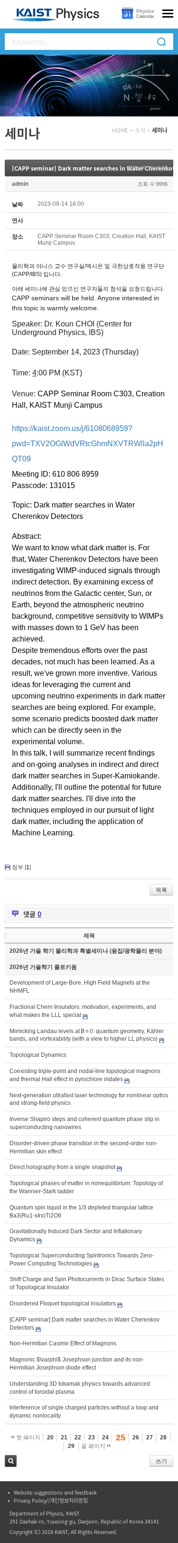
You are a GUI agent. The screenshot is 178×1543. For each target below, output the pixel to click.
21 (64, 1437)
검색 (11, 1461)
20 (50, 1437)
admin (20, 184)
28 (163, 1437)
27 (149, 1437)
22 (78, 1437)
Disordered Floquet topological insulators (62, 1303)
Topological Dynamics (37, 1055)
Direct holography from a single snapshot (62, 1167)
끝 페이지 (94, 1446)
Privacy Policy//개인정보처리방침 (51, 1500)
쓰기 (161, 1461)
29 (71, 1446)
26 (135, 1437)
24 (105, 1437)
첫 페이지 (27, 1437)
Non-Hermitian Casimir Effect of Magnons (62, 1343)
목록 (161, 890)
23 (91, 1437)
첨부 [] (21, 867)
